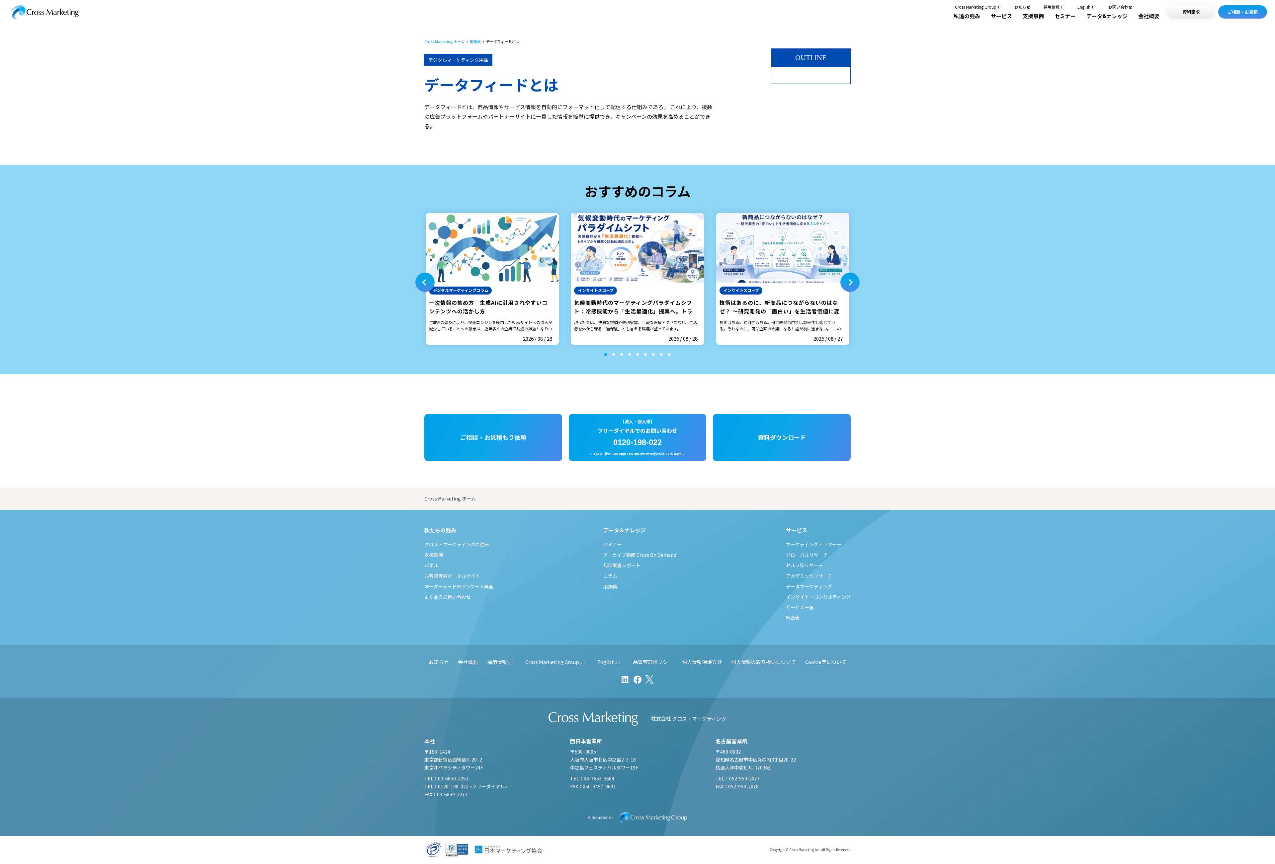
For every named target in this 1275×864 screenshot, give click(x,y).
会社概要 (1148, 16)
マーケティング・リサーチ (813, 544)
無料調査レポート (621, 565)
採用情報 (1052, 7)
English (1083, 7)
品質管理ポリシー (653, 661)
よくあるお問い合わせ (447, 596)
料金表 (793, 617)
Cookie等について (825, 661)
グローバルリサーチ (807, 555)
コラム (610, 575)
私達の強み (967, 16)
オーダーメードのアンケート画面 (458, 586)
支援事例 (1033, 16)
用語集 (475, 41)
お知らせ (1022, 7)
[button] (425, 282)
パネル (431, 565)
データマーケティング (809, 586)
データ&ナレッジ (1107, 16)
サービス (1001, 16)
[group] (492, 279)
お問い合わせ (1120, 7)
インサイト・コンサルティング (818, 596)
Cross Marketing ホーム (444, 41)
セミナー (1065, 16)
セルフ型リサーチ (804, 565)
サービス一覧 (800, 607)
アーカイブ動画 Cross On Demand (639, 555)
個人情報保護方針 (702, 661)
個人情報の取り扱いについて (763, 661)
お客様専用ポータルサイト (452, 575)
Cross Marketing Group (975, 7)
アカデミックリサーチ (809, 575)
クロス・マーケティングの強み (456, 544)
